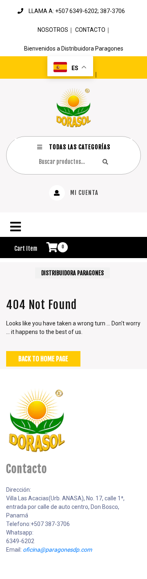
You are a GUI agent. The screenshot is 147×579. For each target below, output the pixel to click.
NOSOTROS (53, 30)
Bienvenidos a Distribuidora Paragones (73, 48)
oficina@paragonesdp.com (57, 549)
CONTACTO (90, 30)
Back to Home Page (43, 359)
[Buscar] (105, 161)
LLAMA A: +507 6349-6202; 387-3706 (77, 11)
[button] (73, 227)
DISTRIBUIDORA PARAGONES (72, 273)
